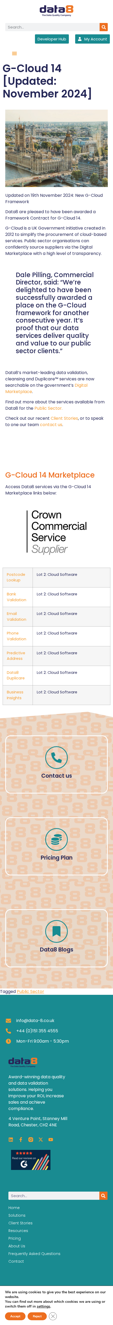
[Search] (104, 27)
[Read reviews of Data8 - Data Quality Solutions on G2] (30, 1168)
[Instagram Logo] (30, 1139)
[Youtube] (50, 1139)
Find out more (56, 946)
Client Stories (64, 418)
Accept (15, 1316)
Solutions (16, 1215)
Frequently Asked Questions (34, 1253)
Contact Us (56, 773)
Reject (37, 1316)
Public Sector (30, 991)
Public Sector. (48, 408)
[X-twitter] (40, 1139)
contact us (51, 425)
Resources (18, 1230)
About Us (16, 1246)
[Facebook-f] (20, 1139)
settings (43, 1306)
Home (14, 1207)
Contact (16, 1261)
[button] (14, 53)
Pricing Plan (57, 857)
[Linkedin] (10, 1139)
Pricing (14, 1238)
